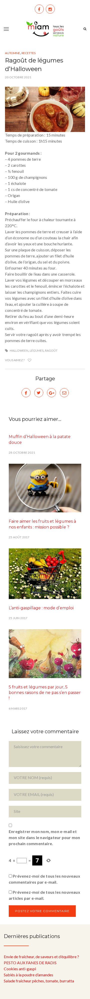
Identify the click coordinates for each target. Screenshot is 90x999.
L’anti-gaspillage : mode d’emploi (41, 608)
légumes (37, 350)
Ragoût (51, 350)
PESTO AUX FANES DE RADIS (30, 962)
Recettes (29, 53)
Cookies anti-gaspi (20, 968)
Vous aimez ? (15, 360)
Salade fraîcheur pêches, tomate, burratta (39, 980)
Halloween (19, 350)
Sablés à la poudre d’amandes (28, 974)
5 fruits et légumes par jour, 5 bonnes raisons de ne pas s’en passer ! (45, 693)
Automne (12, 53)
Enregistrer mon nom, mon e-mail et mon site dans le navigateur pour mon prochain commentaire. (44, 837)
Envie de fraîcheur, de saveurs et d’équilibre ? (41, 956)
